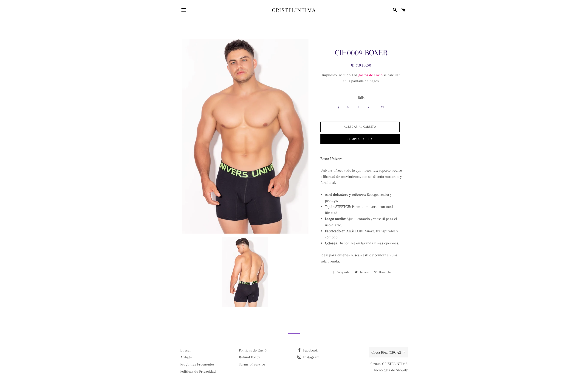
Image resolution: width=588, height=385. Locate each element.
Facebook (310, 350)
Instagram (310, 357)
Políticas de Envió (252, 350)
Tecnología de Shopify (391, 370)
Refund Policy (249, 357)
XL (369, 107)
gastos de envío (370, 75)
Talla (361, 97)
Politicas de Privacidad (198, 371)
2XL (381, 107)
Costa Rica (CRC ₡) (386, 352)
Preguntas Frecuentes (197, 364)
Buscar (185, 350)
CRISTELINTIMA (294, 10)
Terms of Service (252, 364)
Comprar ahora (360, 139)
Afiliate (186, 357)
